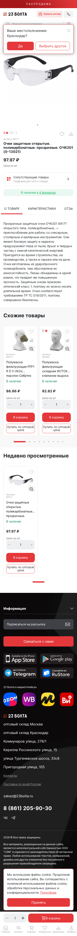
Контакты (10, 775)
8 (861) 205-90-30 (27, 808)
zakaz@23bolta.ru (18, 796)
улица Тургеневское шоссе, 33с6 (31, 758)
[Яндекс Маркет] (48, 699)
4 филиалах (47, 192)
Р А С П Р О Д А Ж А (38, 4)
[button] (68, 24)
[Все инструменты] (67, 699)
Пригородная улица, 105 (24, 767)
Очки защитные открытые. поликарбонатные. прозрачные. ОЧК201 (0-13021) (19, 509)
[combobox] (32, 24)
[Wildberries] (29, 699)
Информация (14, 608)
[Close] (68, 30)
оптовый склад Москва (23, 724)
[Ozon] (10, 699)
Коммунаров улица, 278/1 (24, 741)
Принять (38, 902)
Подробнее (48, 892)
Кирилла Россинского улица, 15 (30, 750)
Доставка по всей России (22, 784)
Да (20, 46)
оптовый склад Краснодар (25, 733)
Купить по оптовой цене (20, 428)
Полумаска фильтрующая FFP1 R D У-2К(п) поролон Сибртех (20, 368)
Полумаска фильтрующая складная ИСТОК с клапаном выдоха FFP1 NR (56, 369)
